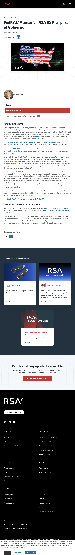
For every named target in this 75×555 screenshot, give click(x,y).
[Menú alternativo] (70, 4)
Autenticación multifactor (47, 441)
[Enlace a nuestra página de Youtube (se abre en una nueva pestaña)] (14, 422)
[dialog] (37, 547)
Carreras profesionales (46, 511)
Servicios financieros (46, 450)
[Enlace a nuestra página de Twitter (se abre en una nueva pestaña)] (5, 422)
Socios (6, 488)
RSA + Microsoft (44, 454)
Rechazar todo (17, 552)
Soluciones (43, 431)
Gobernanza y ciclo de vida (13, 446)
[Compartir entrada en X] (13, 37)
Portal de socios (9, 503)
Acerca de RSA (43, 494)
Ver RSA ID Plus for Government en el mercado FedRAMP (24, 199)
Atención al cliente (45, 472)
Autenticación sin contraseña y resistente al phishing (23, 116)
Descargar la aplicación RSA (18, 520)
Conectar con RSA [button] (14, 412)
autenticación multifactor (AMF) (15, 161)
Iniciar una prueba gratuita (15, 524)
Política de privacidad (31, 539)
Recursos (7, 462)
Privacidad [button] (7, 552)
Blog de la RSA (9, 18)
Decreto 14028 (35, 136)
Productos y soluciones (23, 18)
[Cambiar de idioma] (64, 4)
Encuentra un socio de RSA (15, 533)
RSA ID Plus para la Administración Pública (27, 149)
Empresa (42, 488)
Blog (5, 472)
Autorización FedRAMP (14, 111)
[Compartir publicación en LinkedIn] (18, 37)
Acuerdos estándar (51, 539)
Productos (8, 431)
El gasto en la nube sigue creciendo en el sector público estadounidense (30, 142)
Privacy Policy (22, 547)
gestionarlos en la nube (48, 166)
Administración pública (46, 446)
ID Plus (6, 437)
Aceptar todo (30, 552)
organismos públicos (45, 183)
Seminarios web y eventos (12, 476)
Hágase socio (8, 499)
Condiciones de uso (12, 539)
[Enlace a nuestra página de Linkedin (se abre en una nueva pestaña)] (10, 422)
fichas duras (55, 159)
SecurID (6, 441)
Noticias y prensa (44, 503)
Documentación (9, 481)
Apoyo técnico (44, 468)
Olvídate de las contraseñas (48, 437)
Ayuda (41, 462)
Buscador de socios (10, 494)
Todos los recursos (10, 468)
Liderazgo (42, 499)
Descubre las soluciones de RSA (37, 378)
